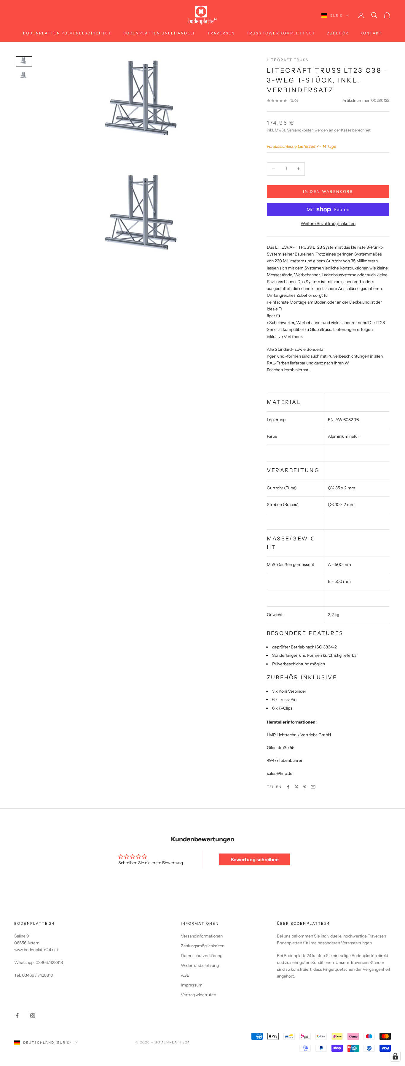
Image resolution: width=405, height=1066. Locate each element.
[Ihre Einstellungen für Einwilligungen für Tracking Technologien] (395, 1056)
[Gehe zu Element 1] (24, 61)
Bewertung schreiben (255, 859)
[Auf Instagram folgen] (33, 1016)
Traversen (221, 33)
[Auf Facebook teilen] (288, 786)
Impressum (192, 985)
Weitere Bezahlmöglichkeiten (328, 223)
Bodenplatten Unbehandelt (159, 33)
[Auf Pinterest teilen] (304, 786)
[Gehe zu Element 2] (24, 76)
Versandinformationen (202, 936)
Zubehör (338, 33)
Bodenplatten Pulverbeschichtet (67, 33)
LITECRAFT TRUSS (287, 60)
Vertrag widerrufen (198, 994)
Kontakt (371, 33)
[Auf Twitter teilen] (296, 786)
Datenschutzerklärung (201, 955)
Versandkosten (300, 130)
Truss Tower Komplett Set (281, 33)
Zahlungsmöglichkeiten (202, 945)
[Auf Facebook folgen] (17, 1016)
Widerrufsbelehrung (200, 965)
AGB (185, 975)
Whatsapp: (25, 962)
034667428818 (49, 962)
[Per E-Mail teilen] (313, 786)
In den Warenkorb (328, 191)
